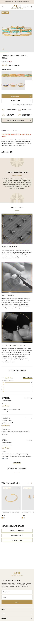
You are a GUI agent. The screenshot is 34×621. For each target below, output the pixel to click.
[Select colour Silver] (4, 517)
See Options (29, 104)
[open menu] (2, 7)
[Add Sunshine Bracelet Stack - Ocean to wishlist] (30, 96)
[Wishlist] (28, 7)
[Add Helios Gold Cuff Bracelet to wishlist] (18, 488)
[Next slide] (31, 31)
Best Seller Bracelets (17, 530)
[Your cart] (31, 7)
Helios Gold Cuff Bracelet (10, 512)
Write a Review (27, 377)
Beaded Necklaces (17, 535)
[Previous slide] (2, 31)
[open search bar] (24, 7)
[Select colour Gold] (2, 517)
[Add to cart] (19, 508)
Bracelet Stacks (17, 540)
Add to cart (15, 96)
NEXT (17, 602)
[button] (17, 382)
